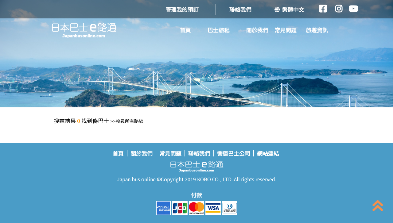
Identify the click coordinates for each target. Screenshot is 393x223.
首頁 (185, 30)
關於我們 (257, 30)
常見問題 (285, 30)
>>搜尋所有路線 (126, 121)
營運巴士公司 (233, 153)
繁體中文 (292, 9)
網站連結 (268, 153)
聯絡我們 (240, 9)
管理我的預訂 (182, 9)
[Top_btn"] (378, 207)
